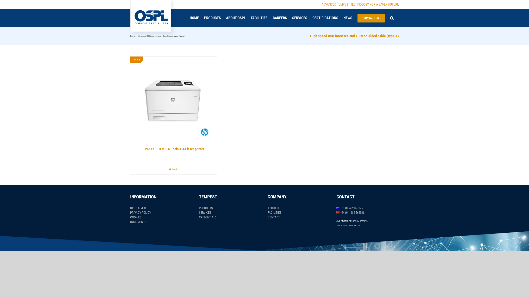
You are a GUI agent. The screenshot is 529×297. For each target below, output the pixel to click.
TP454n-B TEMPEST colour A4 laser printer (173, 149)
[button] (392, 18)
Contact (274, 217)
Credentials (208, 217)
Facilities (274, 212)
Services (205, 212)
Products (206, 208)
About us (274, 208)
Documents (138, 222)
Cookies (135, 217)
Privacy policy (140, 212)
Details (175, 169)
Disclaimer (138, 208)
